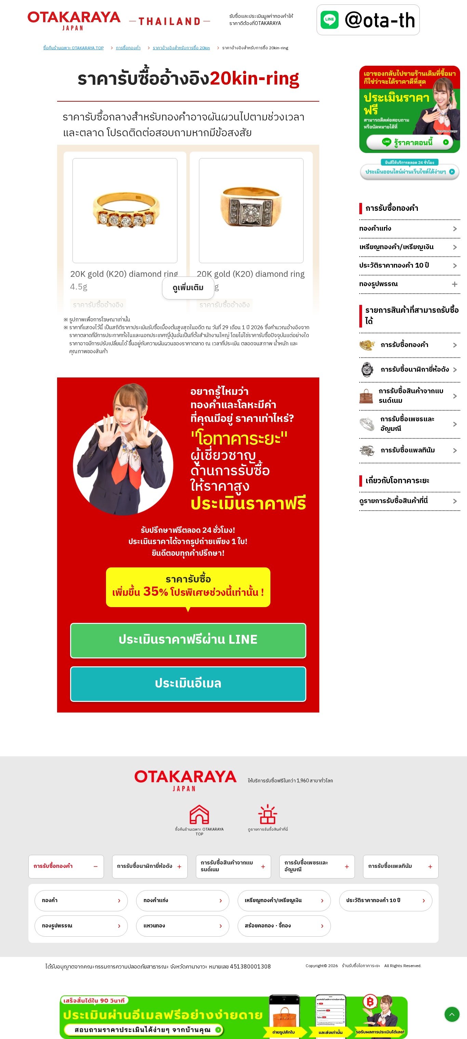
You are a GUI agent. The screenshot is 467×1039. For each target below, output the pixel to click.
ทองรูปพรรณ (57, 926)
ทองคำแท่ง (156, 900)
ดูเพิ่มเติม (188, 288)
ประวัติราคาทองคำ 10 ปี (373, 900)
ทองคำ (49, 900)
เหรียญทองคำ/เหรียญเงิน (273, 900)
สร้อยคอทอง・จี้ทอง (268, 926)
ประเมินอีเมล (188, 684)
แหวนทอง (154, 926)
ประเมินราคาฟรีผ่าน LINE (188, 640)
